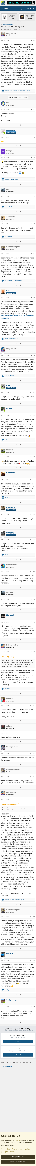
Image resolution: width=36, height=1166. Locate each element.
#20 (34, 705)
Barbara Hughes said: (9, 804)
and (12, 179)
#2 (34, 109)
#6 (34, 224)
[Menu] (4, 8)
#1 (34, 40)
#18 (34, 622)
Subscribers (12, 22)
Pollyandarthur (8, 29)
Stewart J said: (7, 657)
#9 (34, 355)
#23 (34, 776)
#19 (34, 652)
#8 (34, 297)
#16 (34, 571)
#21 (34, 733)
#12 (34, 457)
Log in (19, 1055)
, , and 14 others (17, 91)
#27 (34, 1007)
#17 (34, 599)
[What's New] (34, 8)
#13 (34, 480)
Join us (19, 1041)
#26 (34, 960)
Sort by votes (23, 97)
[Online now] (4, 133)
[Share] (31, 40)
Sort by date (13, 97)
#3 (34, 137)
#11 (34, 415)
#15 (34, 539)
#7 (34, 253)
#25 (34, 916)
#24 (34, 799)
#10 (34, 392)
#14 (34, 514)
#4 (34, 157)
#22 (34, 753)
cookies (18, 1140)
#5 (34, 196)
